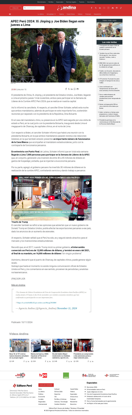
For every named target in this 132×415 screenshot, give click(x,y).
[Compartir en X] (26, 361)
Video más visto (109, 20)
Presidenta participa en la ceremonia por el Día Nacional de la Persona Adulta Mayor (109, 122)
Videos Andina (18, 334)
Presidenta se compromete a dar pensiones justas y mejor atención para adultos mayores (83, 357)
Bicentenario (41, 2)
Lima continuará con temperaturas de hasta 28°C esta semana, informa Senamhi (109, 88)
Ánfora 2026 (58, 392)
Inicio (40, 389)
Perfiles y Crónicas (60, 399)
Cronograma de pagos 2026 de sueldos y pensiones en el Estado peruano (109, 47)
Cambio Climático (60, 404)
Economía (41, 397)
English (16, 8)
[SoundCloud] (113, 8)
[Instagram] (108, 8)
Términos (73, 408)
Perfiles (51, 2)
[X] (96, 8)
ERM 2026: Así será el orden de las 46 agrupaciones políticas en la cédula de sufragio (109, 65)
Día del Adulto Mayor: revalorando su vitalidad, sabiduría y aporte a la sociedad (61, 357)
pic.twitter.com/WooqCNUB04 (45, 303)
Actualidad (51, 14)
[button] (10, 349)
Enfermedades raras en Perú (96, 389)
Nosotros (73, 404)
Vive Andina (91, 2)
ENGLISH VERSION (46, 385)
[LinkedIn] (100, 8)
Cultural (56, 389)
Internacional (42, 404)
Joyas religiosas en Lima (95, 392)
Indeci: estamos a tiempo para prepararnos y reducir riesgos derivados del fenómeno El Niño (109, 114)
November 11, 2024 (67, 308)
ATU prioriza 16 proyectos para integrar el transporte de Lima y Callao (109, 81)
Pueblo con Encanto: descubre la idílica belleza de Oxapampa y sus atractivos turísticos (109, 73)
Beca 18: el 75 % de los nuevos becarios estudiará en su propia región (19, 356)
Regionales (41, 402)
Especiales (59, 2)
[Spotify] (117, 8)
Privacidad (81, 408)
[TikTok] (121, 8)
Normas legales (71, 2)
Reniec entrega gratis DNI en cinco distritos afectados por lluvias (108, 106)
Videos (80, 14)
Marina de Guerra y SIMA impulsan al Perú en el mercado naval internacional (39, 357)
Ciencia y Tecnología (61, 402)
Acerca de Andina (63, 408)
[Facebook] (92, 8)
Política (40, 394)
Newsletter (97, 14)
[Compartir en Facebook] (24, 361)
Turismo (81, 2)
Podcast (88, 14)
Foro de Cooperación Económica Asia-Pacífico (102, 394)
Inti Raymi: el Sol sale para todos (97, 403)
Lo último (41, 14)
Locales (40, 399)
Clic (55, 397)
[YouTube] (104, 8)
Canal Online (71, 14)
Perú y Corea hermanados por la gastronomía (101, 401)
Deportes (57, 394)
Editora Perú (53, 408)
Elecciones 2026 (92, 387)
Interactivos (74, 397)
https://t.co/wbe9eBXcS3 (26, 303)
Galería (61, 14)
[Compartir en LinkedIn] (28, 361)
